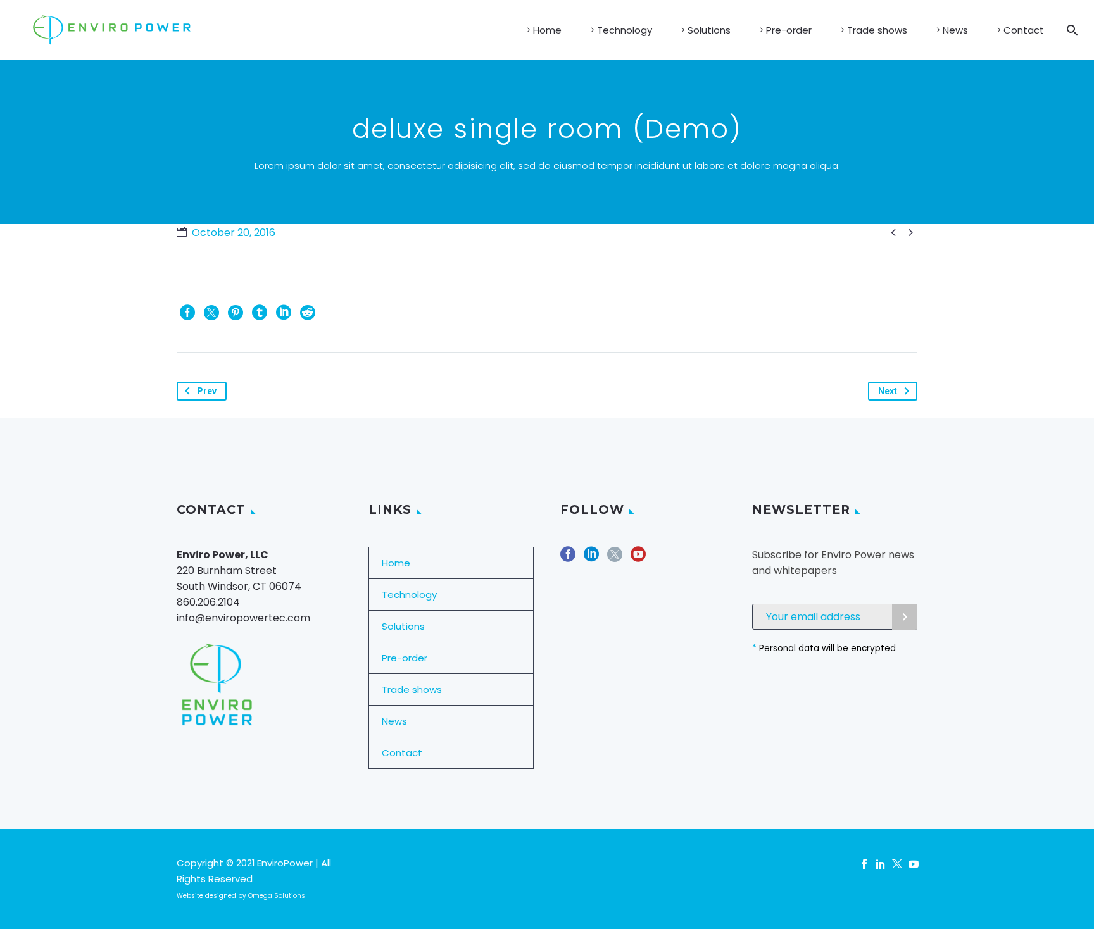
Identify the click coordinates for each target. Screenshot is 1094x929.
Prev (207, 391)
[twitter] (614, 558)
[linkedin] (591, 558)
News (955, 30)
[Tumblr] (259, 312)
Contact (1023, 30)
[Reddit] (307, 312)
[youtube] (638, 558)
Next (887, 391)
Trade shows (877, 30)
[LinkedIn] (283, 312)
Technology (624, 30)
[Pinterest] (235, 312)
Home (547, 30)
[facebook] (567, 558)
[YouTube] (914, 864)
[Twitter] (211, 312)
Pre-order (789, 30)
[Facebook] (187, 312)
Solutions (709, 30)
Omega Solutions (276, 896)
